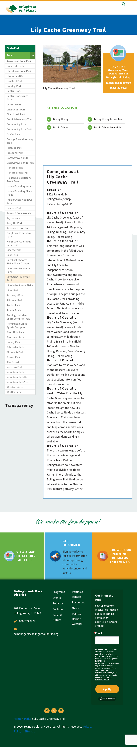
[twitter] (54, 710)
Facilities (57, 609)
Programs (58, 592)
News (75, 608)
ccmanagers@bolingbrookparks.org (36, 634)
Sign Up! (107, 689)
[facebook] (47, 710)
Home (17, 719)
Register (57, 603)
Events (56, 598)
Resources (78, 602)
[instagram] (61, 710)
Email (98, 633)
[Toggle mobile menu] (130, 4)
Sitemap (30, 731)
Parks (27, 719)
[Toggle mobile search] (123, 4)
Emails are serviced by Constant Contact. (103, 678)
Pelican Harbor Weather (77, 619)
